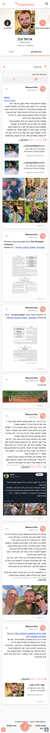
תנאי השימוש (11, 725)
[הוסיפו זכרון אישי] (42, 23)
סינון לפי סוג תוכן (39, 74)
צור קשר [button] (43, 728)
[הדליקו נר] (7, 23)
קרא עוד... (23, 140)
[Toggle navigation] (47, 4)
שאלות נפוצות (40, 725)
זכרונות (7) (36, 52)
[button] (41, 225)
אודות (11, 52)
